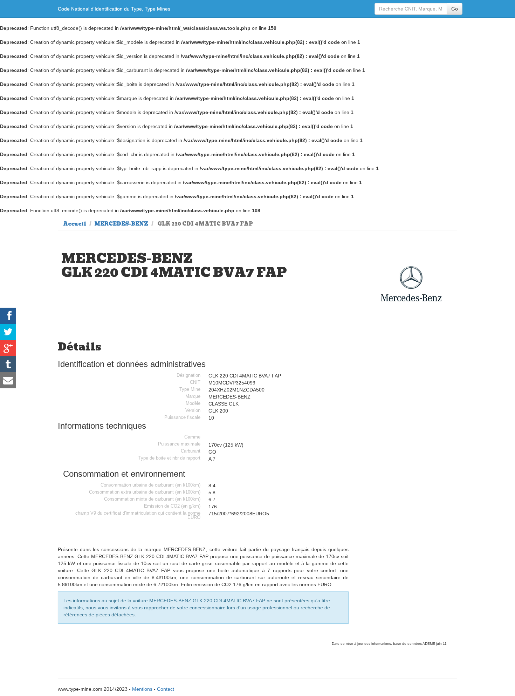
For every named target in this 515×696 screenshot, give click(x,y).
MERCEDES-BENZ (121, 224)
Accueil (74, 224)
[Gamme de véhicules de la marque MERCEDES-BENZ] (411, 284)
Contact (165, 689)
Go (454, 9)
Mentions (142, 689)
